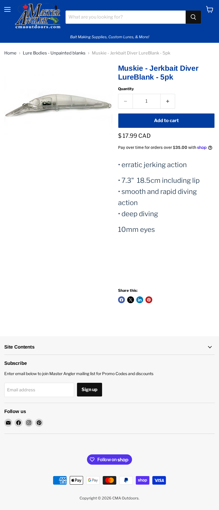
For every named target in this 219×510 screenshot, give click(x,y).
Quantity (126, 89)
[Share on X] (130, 299)
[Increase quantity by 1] (168, 101)
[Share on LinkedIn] (139, 299)
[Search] (193, 17)
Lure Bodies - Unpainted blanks (54, 53)
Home (10, 53)
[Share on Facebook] (121, 299)
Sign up (90, 389)
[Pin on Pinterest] (148, 299)
